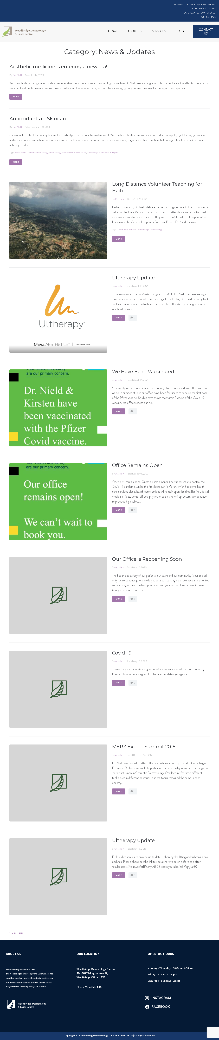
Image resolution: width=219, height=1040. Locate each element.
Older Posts (16, 932)
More (16, 97)
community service (126, 229)
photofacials (67, 152)
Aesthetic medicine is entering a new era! (58, 66)
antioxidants (20, 152)
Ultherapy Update (133, 278)
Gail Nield (17, 75)
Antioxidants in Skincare (38, 118)
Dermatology (55, 152)
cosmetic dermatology (37, 152)
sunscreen (104, 152)
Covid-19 (122, 653)
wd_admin (119, 286)
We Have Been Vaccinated (143, 371)
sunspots (114, 152)
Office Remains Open (137, 465)
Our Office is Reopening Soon (147, 559)
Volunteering (156, 229)
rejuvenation (80, 152)
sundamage (92, 152)
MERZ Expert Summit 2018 (144, 746)
